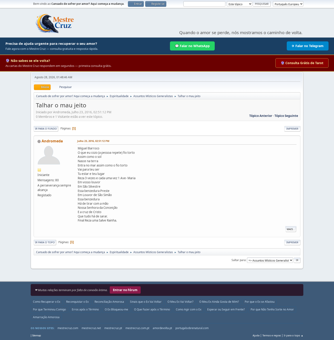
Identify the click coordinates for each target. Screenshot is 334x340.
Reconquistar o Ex (77, 302)
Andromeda (52, 141)
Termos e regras (271, 335)
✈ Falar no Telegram (308, 46)
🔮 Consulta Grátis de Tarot (302, 63)
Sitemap (36, 335)
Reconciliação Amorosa (109, 302)
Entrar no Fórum (125, 290)
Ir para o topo (45, 242)
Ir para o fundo (46, 128)
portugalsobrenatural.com (192, 328)
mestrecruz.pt (113, 328)
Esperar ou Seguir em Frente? (226, 309)
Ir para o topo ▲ (293, 335)
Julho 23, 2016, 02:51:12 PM (93, 141)
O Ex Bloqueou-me (116, 309)
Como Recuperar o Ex (46, 302)
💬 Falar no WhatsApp (192, 46)
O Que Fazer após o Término (152, 309)
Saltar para (239, 260)
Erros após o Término (85, 309)
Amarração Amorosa (46, 317)
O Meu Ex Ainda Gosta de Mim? (219, 302)
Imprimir (292, 128)
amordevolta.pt (162, 328)
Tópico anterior (260, 116)
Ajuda (256, 335)
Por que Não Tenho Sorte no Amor (272, 309)
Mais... (291, 229)
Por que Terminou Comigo (49, 309)
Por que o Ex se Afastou (259, 302)
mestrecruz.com (67, 328)
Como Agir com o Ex (188, 309)
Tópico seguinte (286, 116)
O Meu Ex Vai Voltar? (180, 302)
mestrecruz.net (91, 328)
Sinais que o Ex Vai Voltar (146, 302)
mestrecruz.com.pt (137, 328)
